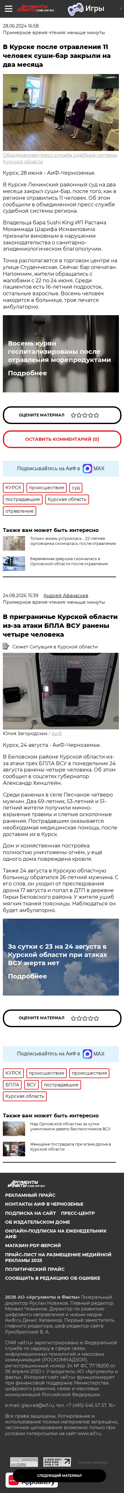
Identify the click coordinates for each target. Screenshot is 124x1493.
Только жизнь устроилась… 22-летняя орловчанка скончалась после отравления (73, 541)
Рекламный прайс (30, 1195)
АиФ (57, 733)
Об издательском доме (37, 1222)
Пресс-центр (78, 1213)
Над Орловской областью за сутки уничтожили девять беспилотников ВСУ (70, 1126)
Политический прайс (35, 1269)
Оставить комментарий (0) (62, 439)
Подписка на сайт (30, 1213)
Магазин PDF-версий (33, 1245)
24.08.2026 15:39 (20, 595)
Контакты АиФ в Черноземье (44, 1204)
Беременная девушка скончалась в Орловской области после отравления (69, 561)
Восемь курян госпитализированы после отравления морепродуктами (59, 352)
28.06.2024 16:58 (21, 26)
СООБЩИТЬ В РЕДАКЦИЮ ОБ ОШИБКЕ (52, 1278)
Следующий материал (59, 1476)
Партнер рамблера (93, 1462)
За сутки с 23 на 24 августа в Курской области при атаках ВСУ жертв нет (57, 955)
